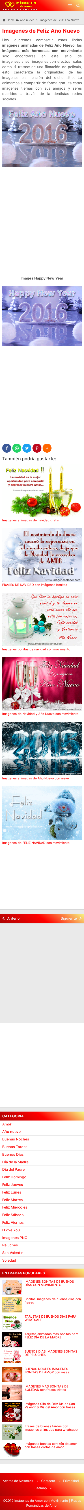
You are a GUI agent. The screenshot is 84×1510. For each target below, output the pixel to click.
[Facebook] (6, 448)
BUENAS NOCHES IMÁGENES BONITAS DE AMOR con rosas (47, 1370)
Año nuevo (11, 1131)
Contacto (48, 1481)
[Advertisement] (42, 227)
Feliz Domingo (14, 1177)
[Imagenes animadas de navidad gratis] (42, 490)
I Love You (11, 1230)
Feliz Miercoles (14, 1207)
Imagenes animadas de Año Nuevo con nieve (35, 778)
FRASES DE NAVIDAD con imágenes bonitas (34, 585)
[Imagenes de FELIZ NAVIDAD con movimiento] (42, 813)
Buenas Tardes (15, 1146)
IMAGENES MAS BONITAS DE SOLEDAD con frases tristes (46, 1388)
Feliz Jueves (12, 1184)
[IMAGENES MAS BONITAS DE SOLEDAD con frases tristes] (12, 1392)
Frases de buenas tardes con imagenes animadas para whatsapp (51, 1427)
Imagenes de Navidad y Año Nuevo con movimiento (40, 714)
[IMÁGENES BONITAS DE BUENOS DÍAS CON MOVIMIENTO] (12, 1287)
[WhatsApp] (16, 448)
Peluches (10, 1245)
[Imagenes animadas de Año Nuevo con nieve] (42, 748)
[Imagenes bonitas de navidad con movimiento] (42, 619)
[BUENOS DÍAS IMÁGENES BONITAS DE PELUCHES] (12, 1357)
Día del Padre (13, 1169)
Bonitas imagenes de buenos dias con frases (53, 1300)
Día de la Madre (15, 1162)
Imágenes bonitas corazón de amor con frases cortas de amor (51, 1445)
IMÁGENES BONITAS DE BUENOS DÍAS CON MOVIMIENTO (49, 1283)
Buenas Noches (15, 1139)
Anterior (14, 918)
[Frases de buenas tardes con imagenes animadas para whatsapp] (12, 1432)
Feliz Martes (12, 1200)
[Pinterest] (36, 448)
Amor (6, 1124)
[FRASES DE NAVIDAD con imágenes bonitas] (42, 555)
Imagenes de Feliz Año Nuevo (41, 31)
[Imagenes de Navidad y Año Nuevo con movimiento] (42, 684)
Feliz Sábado (13, 1215)
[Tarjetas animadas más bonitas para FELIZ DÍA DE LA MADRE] (12, 1339)
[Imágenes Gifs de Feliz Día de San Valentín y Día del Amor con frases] (12, 1412)
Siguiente (69, 918)
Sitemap (40, 1488)
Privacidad (71, 1481)
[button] (47, 448)
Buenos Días (13, 1154)
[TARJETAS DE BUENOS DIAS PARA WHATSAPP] (12, 1322)
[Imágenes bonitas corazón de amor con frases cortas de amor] (12, 1449)
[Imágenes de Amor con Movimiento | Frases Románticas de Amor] (20, 5)
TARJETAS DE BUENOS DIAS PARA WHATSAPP (50, 1318)
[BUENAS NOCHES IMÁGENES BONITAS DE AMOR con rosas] (12, 1374)
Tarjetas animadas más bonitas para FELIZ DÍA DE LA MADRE (51, 1335)
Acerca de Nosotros (18, 1481)
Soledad (9, 1260)
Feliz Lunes (11, 1192)
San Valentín (13, 1252)
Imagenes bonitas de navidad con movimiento (36, 649)
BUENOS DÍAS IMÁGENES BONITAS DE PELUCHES (51, 1353)
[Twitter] (26, 448)
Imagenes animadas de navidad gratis (30, 520)
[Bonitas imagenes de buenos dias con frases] (12, 1304)
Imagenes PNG (14, 1237)
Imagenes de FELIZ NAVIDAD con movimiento (35, 843)
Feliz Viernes (13, 1222)
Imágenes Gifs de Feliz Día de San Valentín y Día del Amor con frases (50, 1405)
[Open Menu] (70, 5)
